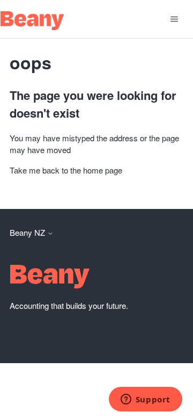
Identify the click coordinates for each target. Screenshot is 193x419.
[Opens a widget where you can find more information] (145, 400)
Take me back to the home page (66, 170)
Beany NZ (28, 232)
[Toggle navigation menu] (174, 19)
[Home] (32, 21)
